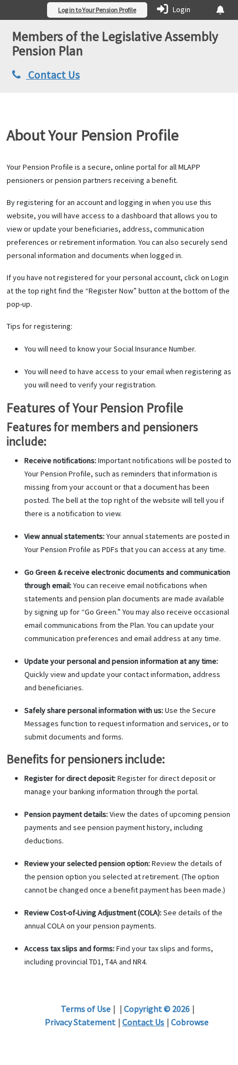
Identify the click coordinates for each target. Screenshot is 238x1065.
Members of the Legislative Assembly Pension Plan (115, 43)
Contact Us (53, 74)
